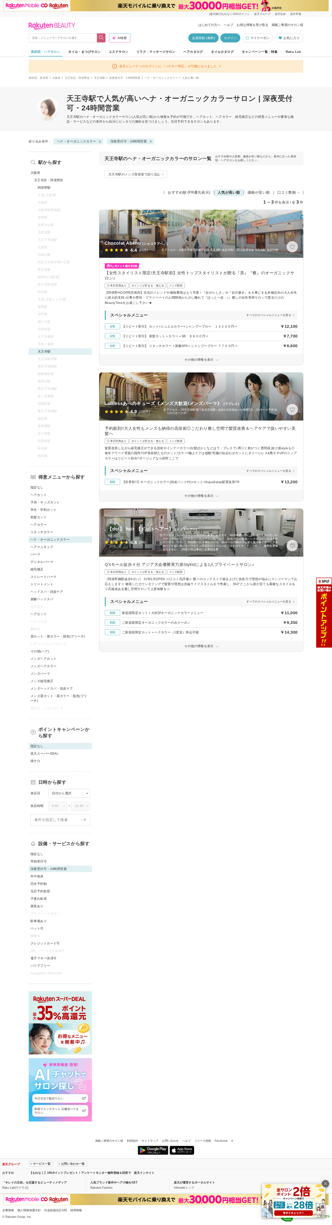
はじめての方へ (209, 25)
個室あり (37, 906)
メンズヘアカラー (43, 666)
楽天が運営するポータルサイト (194, 1182)
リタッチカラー (41, 532)
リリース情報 (202, 1140)
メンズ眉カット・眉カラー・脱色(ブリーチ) (58, 698)
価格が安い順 (259, 192)
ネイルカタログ (222, 51)
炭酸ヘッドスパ (41, 599)
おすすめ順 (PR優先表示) (189, 192)
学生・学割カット (43, 509)
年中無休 (37, 876)
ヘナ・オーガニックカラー (161, 77)
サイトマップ (150, 1140)
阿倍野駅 (44, 187)
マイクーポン (259, 38)
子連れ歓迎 (38, 898)
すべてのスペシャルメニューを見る (268, 315)
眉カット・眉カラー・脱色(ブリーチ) (57, 636)
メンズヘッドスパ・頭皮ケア (51, 688)
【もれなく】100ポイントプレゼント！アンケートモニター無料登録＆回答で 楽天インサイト (91, 1172)
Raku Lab (293, 51)
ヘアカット (38, 495)
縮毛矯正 (37, 569)
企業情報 (8, 1210)
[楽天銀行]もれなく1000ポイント (229, 14)
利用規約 (132, 1140)
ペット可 (37, 928)
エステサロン (119, 51)
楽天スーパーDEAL (44, 753)
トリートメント (41, 584)
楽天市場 (295, 14)
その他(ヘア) (39, 651)
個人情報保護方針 (29, 1210)
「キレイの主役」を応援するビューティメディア (34, 1182)
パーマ (35, 554)
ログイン (230, 38)
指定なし (37, 487)
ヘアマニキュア (41, 547)
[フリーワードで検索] (101, 37)
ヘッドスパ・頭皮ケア (46, 591)
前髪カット (38, 517)
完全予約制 (38, 884)
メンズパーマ (40, 673)
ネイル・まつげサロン (84, 51)
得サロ (35, 761)
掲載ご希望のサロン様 (287, 25)
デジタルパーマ (41, 562)
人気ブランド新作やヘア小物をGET (114, 1182)
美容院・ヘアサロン (45, 51)
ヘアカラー (38, 524)
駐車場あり (38, 921)
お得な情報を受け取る (252, 25)
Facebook (221, 1140)
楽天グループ (262, 14)
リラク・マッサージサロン (155, 51)
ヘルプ (228, 25)
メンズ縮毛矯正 (41, 681)
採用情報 (76, 1210)
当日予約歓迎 (40, 891)
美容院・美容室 (38, 77)
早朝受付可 (38, 861)
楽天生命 (280, 14)
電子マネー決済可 (43, 958)
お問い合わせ (170, 1140)
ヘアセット (38, 614)
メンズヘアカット (43, 658)
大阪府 (56, 77)
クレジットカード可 (45, 943)
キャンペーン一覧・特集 (260, 51)
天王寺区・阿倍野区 (77, 77)
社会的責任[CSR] (55, 1210)
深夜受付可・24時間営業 (124, 77)
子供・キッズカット (45, 502)
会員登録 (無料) (203, 38)
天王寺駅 (99, 77)
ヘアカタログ (193, 51)
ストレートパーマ (43, 577)
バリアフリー (40, 965)
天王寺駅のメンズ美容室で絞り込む (134, 174)
